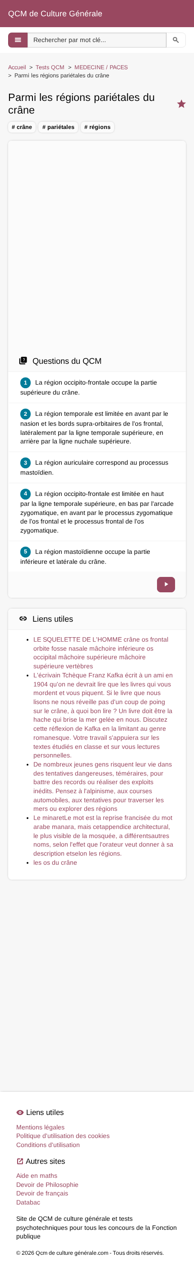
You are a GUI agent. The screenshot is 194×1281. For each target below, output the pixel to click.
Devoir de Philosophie (47, 1184)
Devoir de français (42, 1193)
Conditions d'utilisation (48, 1144)
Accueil (17, 67)
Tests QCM (50, 67)
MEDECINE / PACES (101, 67)
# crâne (22, 127)
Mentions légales (40, 1127)
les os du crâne (55, 862)
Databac (28, 1202)
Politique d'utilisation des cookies (63, 1135)
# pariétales (58, 127)
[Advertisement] (97, 248)
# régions (97, 127)
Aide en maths (36, 1175)
